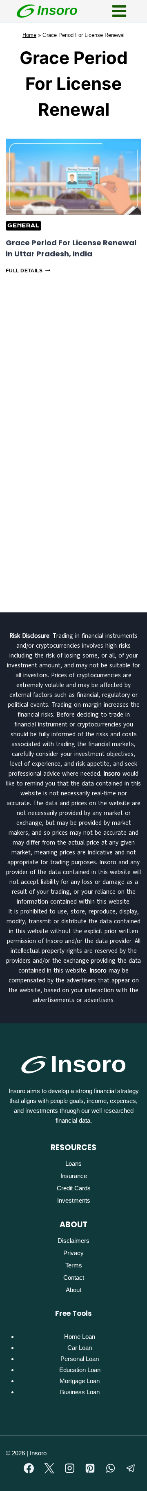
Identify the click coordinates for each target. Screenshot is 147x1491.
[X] (49, 1468)
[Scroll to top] (124, 1481)
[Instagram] (70, 1468)
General (23, 225)
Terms (73, 1265)
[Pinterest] (90, 1468)
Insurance (73, 1175)
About (73, 1289)
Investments (73, 1200)
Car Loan (79, 1347)
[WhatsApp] (110, 1468)
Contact (73, 1277)
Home (29, 35)
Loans (73, 1163)
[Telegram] (131, 1468)
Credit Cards (74, 1188)
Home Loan (79, 1336)
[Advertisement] (73, 359)
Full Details (28, 271)
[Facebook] (29, 1468)
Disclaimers (73, 1240)
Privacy (73, 1252)
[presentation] (73, 177)
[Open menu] (119, 10)
